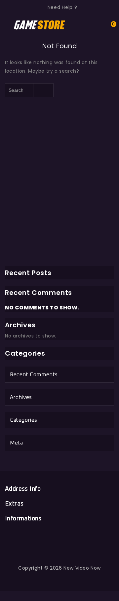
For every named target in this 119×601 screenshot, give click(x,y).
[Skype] (74, 537)
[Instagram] (90, 537)
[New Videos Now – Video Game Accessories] (40, 24)
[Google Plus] (59, 537)
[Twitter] (44, 537)
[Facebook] (29, 537)
